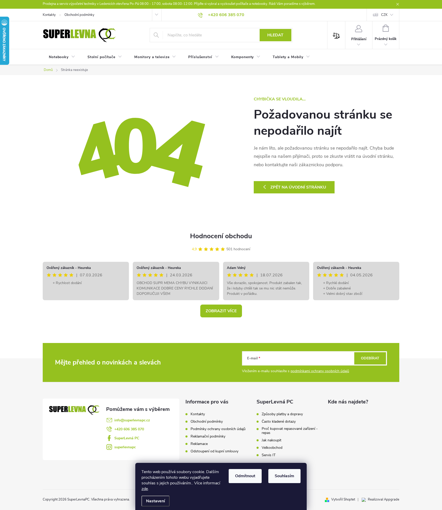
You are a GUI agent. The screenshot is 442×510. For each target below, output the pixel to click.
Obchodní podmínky (79, 15)
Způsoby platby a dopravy (282, 414)
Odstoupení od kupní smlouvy (214, 451)
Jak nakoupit (271, 440)
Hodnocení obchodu (221, 236)
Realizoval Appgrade (383, 499)
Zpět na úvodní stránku (298, 187)
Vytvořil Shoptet (343, 499)
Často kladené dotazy (279, 422)
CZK (384, 15)
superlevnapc (125, 447)
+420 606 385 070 (129, 429)
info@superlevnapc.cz (132, 420)
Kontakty (49, 15)
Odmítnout (245, 476)
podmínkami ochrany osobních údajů (320, 371)
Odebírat (370, 358)
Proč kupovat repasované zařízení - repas (290, 431)
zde (144, 489)
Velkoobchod (272, 448)
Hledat (275, 35)
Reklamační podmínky (208, 436)
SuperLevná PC (126, 438)
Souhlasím (284, 476)
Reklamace (199, 443)
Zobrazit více (221, 311)
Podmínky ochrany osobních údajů (218, 428)
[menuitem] (62, 57)
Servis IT (268, 455)
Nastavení (155, 501)
